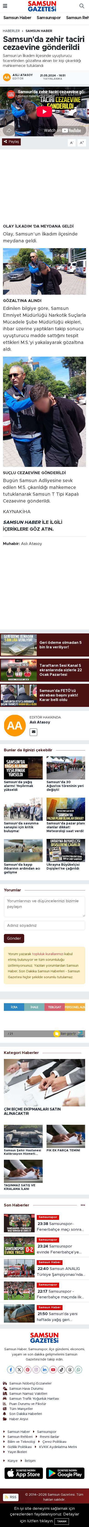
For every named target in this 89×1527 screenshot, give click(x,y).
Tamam (61, 1521)
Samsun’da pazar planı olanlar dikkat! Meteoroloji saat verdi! (66, 827)
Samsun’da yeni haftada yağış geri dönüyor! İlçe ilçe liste (57, 1317)
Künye (13, 1461)
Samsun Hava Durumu (26, 1388)
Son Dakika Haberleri (25, 1414)
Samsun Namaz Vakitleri (28, 1393)
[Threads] (70, 1369)
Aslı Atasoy (40, 722)
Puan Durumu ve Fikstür (27, 1404)
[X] (19, 1369)
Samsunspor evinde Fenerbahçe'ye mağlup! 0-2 (58, 1249)
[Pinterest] (27, 1369)
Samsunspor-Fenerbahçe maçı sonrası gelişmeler (60, 1227)
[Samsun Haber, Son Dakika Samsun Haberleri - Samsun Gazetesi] (42, 6)
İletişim (30, 1461)
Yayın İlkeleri (17, 1452)
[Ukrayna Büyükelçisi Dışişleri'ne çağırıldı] (66, 850)
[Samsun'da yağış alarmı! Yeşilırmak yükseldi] (23, 768)
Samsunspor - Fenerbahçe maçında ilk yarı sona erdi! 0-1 (59, 1294)
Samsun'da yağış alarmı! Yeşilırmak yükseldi (18, 786)
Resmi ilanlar (49, 1437)
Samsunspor (49, 18)
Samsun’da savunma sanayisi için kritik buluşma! (21, 827)
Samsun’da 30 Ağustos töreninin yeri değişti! (65, 786)
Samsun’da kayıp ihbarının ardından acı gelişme (22, 868)
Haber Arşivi (18, 1419)
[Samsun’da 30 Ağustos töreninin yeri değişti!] (66, 768)
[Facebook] (11, 1369)
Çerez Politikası (54, 1442)
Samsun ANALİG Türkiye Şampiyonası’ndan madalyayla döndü (61, 1272)
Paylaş (14, 141)
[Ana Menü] (5, 6)
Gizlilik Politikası (20, 1447)
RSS (12, 1497)
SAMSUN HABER (22, 522)
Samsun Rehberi (20, 1437)
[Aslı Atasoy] (15, 725)
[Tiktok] (61, 1369)
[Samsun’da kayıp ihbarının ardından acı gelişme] (23, 850)
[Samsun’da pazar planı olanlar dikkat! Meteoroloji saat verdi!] (66, 809)
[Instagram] (36, 1369)
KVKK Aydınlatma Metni (58, 1447)
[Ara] (81, 6)
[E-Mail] (33, 732)
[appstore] (24, 1474)
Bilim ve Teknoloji (21, 1442)
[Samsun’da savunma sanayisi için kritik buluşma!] (23, 809)
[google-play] (65, 1474)
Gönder (14, 938)
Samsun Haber (17, 18)
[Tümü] (83, 1205)
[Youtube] (53, 1369)
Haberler (11, 31)
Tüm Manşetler (21, 1409)
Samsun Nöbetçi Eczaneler (30, 1383)
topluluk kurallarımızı (48, 954)
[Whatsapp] (78, 1369)
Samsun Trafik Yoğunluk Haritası (34, 1398)
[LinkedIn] (44, 1369)
